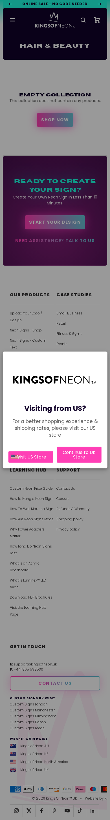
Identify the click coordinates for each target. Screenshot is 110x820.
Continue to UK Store (79, 454)
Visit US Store (31, 457)
